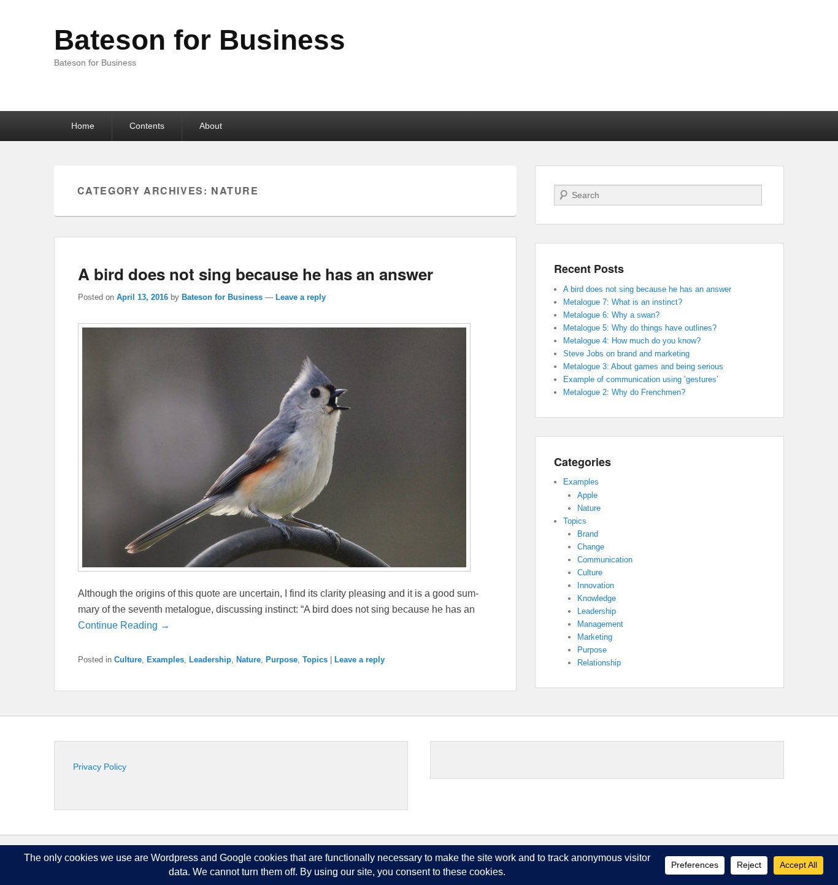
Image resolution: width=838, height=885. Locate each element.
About (210, 126)
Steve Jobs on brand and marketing (626, 353)
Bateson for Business (199, 40)
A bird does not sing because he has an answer (255, 273)
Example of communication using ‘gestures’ (640, 379)
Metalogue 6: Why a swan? (611, 315)
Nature (248, 659)
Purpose (282, 659)
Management (600, 624)
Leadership (210, 659)
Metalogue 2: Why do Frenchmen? (624, 392)
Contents (146, 126)
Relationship (599, 662)
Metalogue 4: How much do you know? (632, 340)
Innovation (595, 585)
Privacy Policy (99, 767)
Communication (604, 559)
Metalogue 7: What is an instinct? (622, 302)
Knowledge (596, 598)
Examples (165, 659)
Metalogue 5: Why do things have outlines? (640, 327)
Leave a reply (300, 297)
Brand (587, 533)
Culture (128, 659)
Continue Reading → (124, 625)
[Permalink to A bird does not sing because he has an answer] (274, 577)
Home (82, 126)
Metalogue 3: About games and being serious (643, 366)
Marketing (594, 637)
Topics (315, 659)
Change (590, 546)
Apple (587, 495)
